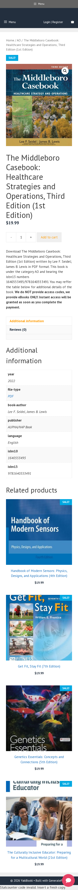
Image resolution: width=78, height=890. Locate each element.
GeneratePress (58, 880)
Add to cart (49, 237)
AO (19, 40)
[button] (65, 70)
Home (10, 40)
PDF (10, 396)
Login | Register (53, 22)
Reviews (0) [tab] (18, 329)
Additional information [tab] (27, 321)
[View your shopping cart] (72, 22)
